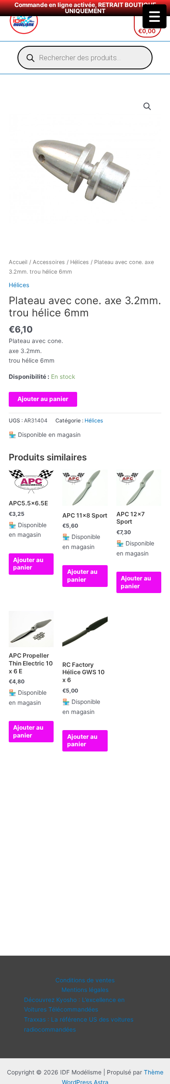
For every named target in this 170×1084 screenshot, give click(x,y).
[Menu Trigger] (155, 16)
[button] (147, 106)
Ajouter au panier (42, 398)
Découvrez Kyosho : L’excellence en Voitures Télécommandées (74, 1004)
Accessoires (49, 262)
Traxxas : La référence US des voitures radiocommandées (78, 1024)
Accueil (18, 262)
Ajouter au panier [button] (28, 563)
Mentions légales (85, 989)
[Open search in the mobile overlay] (85, 57)
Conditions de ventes (85, 980)
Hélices (79, 262)
